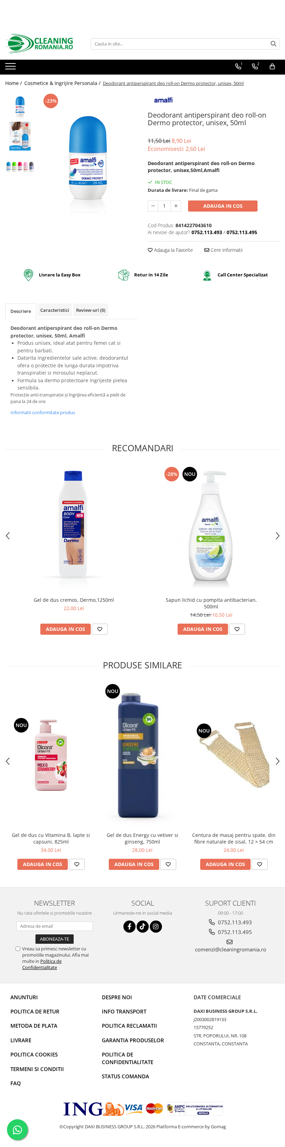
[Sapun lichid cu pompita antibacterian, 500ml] (211, 529)
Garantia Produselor (133, 1040)
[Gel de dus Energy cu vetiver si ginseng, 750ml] (142, 755)
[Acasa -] (40, 43)
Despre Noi (117, 997)
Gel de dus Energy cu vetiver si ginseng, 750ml (142, 838)
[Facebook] (129, 927)
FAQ (15, 1083)
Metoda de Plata (33, 1025)
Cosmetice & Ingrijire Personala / (63, 83)
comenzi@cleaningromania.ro (230, 949)
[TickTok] (143, 927)
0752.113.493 (234, 922)
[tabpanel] (87, 159)
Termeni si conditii (37, 1068)
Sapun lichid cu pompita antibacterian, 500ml (211, 603)
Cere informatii (226, 250)
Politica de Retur (34, 1011)
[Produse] (11, 68)
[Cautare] (273, 44)
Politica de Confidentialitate (42, 964)
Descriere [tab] (20, 311)
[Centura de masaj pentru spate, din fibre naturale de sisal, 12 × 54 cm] (234, 755)
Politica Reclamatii (129, 1025)
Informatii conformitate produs (42, 412)
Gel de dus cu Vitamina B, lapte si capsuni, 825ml (51, 838)
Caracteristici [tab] (54, 310)
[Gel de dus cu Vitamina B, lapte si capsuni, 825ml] (51, 755)
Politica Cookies (34, 1054)
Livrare (20, 1040)
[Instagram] (156, 927)
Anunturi (24, 997)
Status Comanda (125, 1076)
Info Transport (124, 1011)
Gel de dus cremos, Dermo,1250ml (74, 600)
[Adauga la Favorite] (100, 629)
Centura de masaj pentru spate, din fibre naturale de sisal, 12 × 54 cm (234, 838)
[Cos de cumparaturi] (272, 67)
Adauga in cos (223, 206)
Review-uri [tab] (90, 310)
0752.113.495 (234, 931)
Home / (14, 83)
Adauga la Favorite (173, 250)
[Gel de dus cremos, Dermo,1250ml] (74, 529)
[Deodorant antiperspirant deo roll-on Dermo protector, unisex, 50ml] (87, 159)
